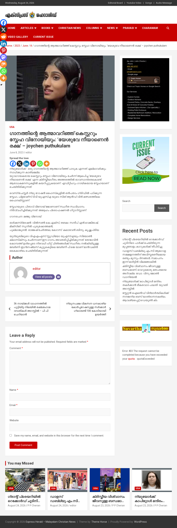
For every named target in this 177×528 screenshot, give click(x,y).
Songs (148, 3)
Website (14, 420)
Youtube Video (134, 3)
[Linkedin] (26, 164)
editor (29, 152)
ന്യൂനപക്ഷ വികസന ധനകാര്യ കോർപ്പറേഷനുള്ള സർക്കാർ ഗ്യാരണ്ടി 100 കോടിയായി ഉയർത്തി (86, 309)
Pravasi (128, 28)
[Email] (58, 276)
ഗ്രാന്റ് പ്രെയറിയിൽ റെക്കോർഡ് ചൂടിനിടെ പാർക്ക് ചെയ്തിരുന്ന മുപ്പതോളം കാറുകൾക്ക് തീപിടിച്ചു (143, 243)
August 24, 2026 (17, 505)
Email (13, 405)
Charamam (150, 28)
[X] (20, 164)
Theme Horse (99, 521)
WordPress (140, 521)
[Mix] (3, 64)
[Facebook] (13, 164)
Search (126, 201)
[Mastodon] (3, 57)
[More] (47, 164)
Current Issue (43, 36)
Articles (27, 28)
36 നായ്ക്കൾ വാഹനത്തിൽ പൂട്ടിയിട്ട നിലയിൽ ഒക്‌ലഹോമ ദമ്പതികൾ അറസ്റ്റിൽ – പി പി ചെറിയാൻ (32, 309)
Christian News (69, 28)
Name (14, 389)
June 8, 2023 (17, 152)
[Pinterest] (33, 164)
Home (11, 28)
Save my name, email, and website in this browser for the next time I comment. (59, 435)
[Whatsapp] (40, 164)
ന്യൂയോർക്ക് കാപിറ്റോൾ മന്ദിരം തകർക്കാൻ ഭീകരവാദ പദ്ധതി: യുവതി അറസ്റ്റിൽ (145, 285)
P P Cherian (34, 505)
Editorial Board (115, 3)
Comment (16, 348)
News (111, 28)
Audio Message (164, 3)
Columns (92, 28)
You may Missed (21, 463)
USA (12, 127)
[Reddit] (3, 36)
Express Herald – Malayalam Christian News (51, 521)
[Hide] (1, 84)
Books (45, 28)
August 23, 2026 (101, 505)
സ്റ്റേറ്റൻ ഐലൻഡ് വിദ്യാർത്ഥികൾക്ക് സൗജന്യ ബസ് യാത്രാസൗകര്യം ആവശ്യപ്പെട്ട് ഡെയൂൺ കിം (145, 296)
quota (131, 358)
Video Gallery (18, 36)
